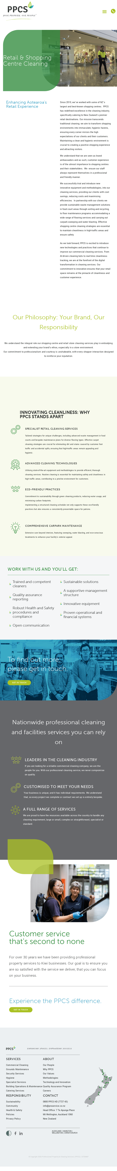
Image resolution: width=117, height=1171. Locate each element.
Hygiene (10, 1078)
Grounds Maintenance (17, 1069)
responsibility (18, 1095)
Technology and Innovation (56, 1082)
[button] (104, 11)
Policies (10, 1114)
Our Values (48, 1073)
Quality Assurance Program (57, 1086)
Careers (47, 1090)
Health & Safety (14, 1110)
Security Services (15, 1073)
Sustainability (13, 1101)
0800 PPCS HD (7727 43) (55, 1101)
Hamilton (67, 1131)
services (13, 1059)
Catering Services (15, 1090)
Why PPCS (48, 1069)
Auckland (56, 1131)
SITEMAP (85, 1157)
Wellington (57, 1133)
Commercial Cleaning (17, 1065)
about (48, 1059)
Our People (48, 1065)
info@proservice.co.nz (54, 1106)
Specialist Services (16, 1082)
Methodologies (50, 1078)
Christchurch (70, 1133)
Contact (50, 1095)
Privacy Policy (13, 1118)
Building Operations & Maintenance (24, 1086)
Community (12, 1106)
